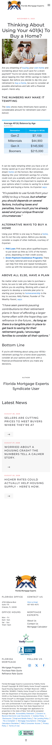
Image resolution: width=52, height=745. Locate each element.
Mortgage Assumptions (27, 721)
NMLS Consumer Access (31, 723)
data (8, 107)
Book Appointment (26, 556)
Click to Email (32, 602)
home (11, 172)
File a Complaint (9, 721)
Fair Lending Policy (41, 718)
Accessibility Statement (25, 713)
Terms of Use (14, 726)
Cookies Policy (39, 716)
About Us (31, 620)
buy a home (20, 83)
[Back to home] (26, 5)
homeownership (32, 293)
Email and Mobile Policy (23, 718)
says (44, 187)
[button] (49, 5)
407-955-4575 (33, 605)
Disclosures (6, 718)
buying (25, 67)
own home (39, 67)
